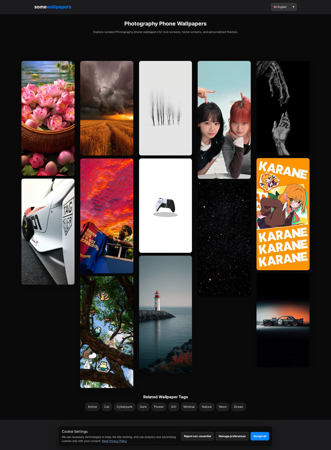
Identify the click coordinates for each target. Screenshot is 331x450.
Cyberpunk (125, 407)
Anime (92, 407)
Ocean (238, 407)
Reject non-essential (197, 436)
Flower (159, 407)
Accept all (259, 436)
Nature (207, 407)
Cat (106, 407)
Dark (143, 407)
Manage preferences (232, 436)
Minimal (189, 407)
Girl (173, 407)
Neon (223, 407)
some (52, 7)
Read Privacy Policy (114, 441)
